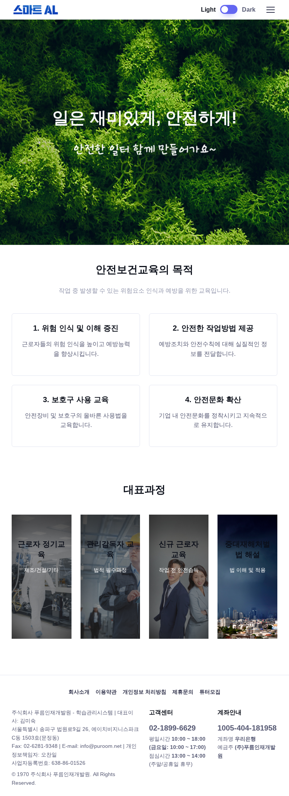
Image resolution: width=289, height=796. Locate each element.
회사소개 (79, 692)
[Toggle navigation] (270, 10)
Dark (249, 9)
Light (208, 9)
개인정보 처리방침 (144, 692)
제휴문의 (182, 692)
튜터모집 (210, 692)
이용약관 (106, 692)
